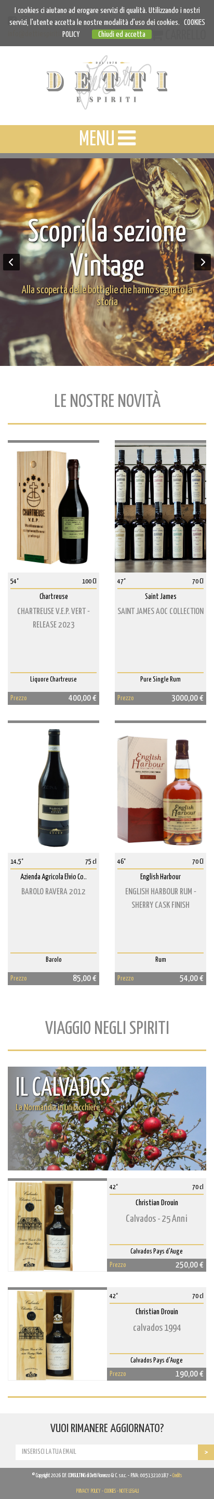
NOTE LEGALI (129, 1491)
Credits (177, 1475)
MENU (98, 139)
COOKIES (110, 1491)
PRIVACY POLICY (88, 1491)
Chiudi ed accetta (121, 34)
